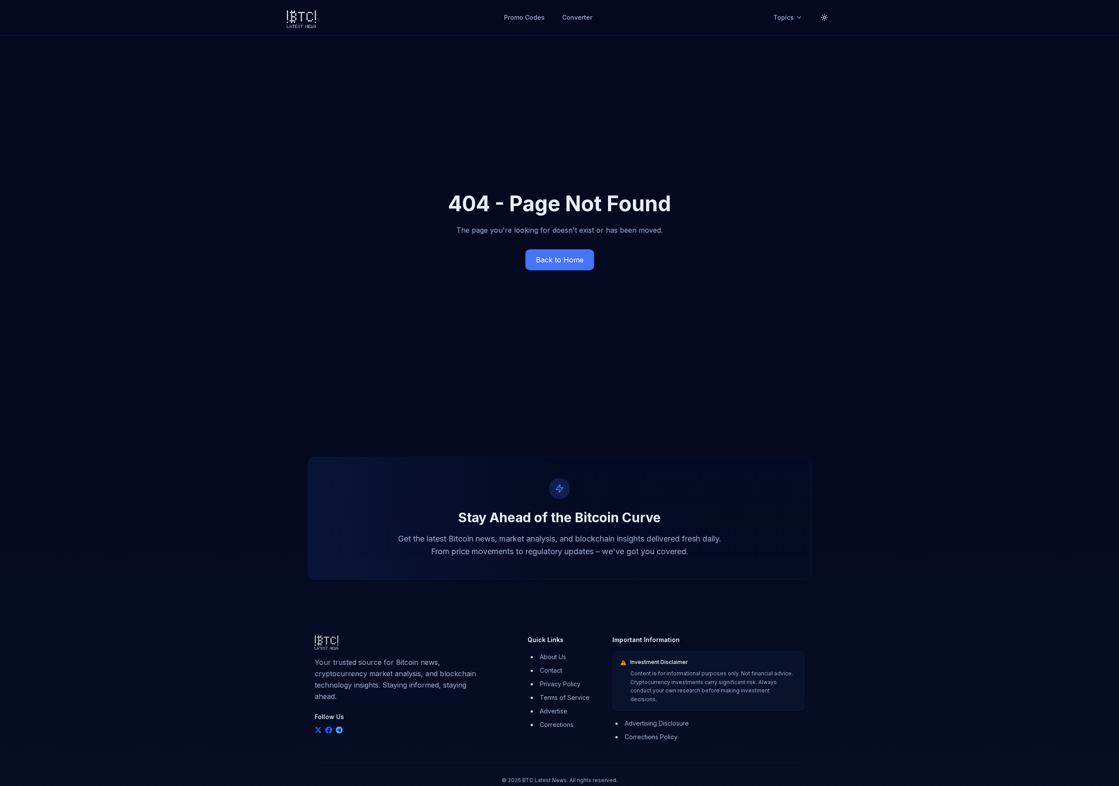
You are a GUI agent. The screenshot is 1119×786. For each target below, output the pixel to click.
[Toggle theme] (824, 17)
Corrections (556, 724)
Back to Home (560, 259)
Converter (577, 17)
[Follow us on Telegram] (339, 730)
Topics (783, 17)
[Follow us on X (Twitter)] (318, 730)
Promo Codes (524, 17)
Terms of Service (565, 697)
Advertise (553, 711)
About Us (553, 656)
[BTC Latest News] (301, 17)
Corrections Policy (651, 737)
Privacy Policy (560, 684)
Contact (551, 670)
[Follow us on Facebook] (328, 730)
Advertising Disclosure (657, 723)
